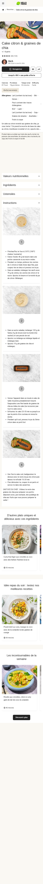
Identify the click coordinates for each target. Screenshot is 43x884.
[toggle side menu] (3, 3)
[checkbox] (3, 56)
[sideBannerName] (21, 156)
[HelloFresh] (21, 3)
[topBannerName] (21, 17)
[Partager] (39, 69)
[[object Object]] (33, 69)
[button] (21, 185)
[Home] (3, 9)
